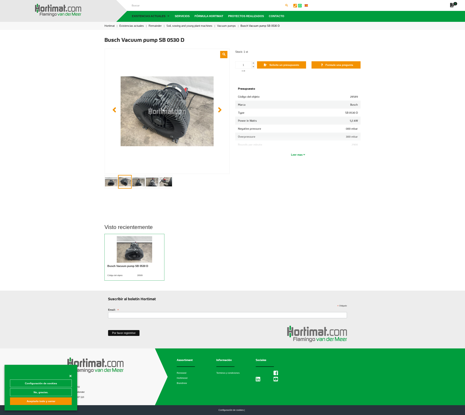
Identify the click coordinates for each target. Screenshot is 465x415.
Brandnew (182, 383)
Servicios (182, 16)
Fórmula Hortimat (209, 16)
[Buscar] (287, 5)
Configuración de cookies (41, 383)
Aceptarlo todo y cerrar (41, 401)
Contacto (276, 16)
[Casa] (58, 10)
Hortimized (182, 378)
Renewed (181, 373)
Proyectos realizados (246, 16)
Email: (113, 310)
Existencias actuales (148, 16)
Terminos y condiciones (228, 373)
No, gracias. (41, 392)
